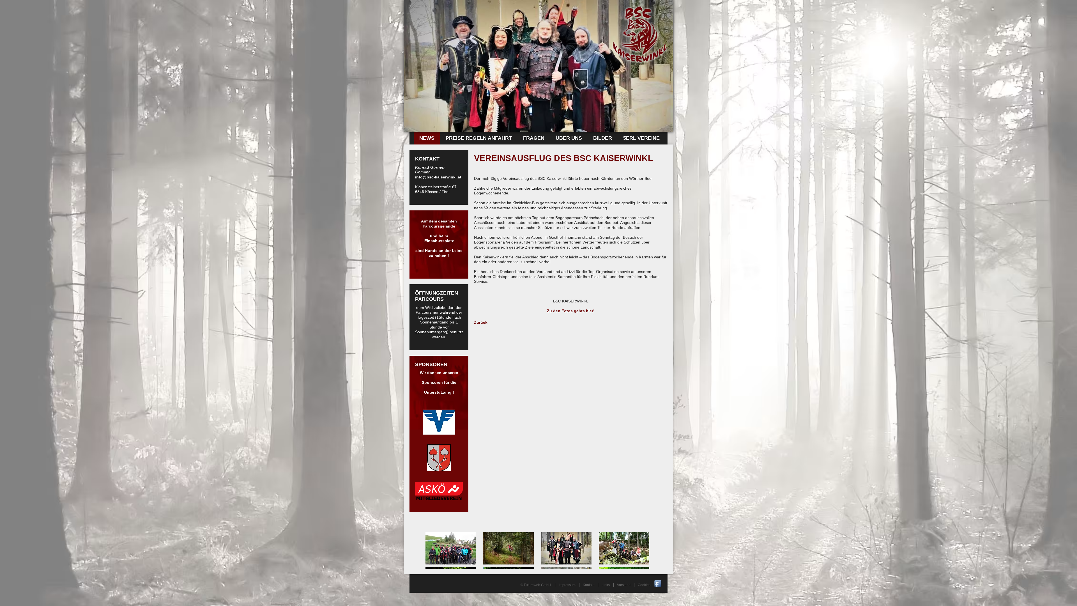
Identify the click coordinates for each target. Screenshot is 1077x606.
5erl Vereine (641, 138)
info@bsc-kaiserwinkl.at (438, 177)
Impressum (567, 585)
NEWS (426, 138)
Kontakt (588, 585)
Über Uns (569, 138)
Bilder (602, 138)
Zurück (480, 322)
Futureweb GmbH (537, 585)
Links (606, 585)
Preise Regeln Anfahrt (479, 138)
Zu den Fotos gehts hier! (571, 311)
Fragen (533, 138)
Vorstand (623, 585)
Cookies (644, 585)
